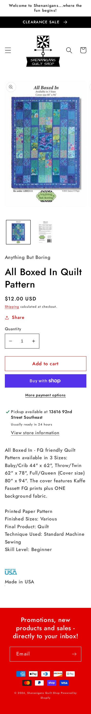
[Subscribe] (74, 654)
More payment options (45, 395)
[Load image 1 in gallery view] (18, 232)
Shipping (12, 306)
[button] (8, 50)
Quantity (13, 329)
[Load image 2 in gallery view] (45, 232)
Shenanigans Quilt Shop (43, 693)
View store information (35, 433)
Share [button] (18, 317)
